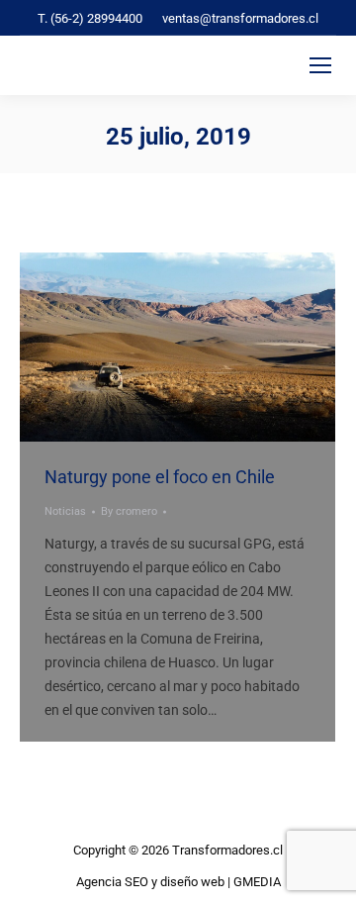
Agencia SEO (112, 881)
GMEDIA (257, 881)
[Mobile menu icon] (320, 65)
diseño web (192, 881)
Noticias (65, 511)
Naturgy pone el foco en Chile (159, 476)
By (129, 511)
